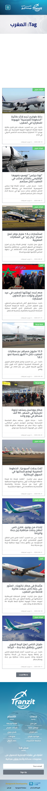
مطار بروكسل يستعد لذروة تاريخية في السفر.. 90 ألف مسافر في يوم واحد (27, 412)
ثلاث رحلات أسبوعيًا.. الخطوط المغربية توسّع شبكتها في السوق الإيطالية (25, 471)
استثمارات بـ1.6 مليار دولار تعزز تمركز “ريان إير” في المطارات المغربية (24, 237)
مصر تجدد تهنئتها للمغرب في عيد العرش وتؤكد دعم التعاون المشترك (23, 295)
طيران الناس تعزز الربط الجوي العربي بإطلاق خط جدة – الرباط (25, 646)
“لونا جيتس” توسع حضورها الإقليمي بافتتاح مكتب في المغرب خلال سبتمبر (26, 178)
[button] (7, 7)
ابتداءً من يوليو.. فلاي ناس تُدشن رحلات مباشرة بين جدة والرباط (26, 530)
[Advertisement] (23, 58)
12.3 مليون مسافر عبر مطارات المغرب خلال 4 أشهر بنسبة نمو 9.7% (24, 354)
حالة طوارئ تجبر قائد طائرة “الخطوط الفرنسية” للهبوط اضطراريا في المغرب (26, 119)
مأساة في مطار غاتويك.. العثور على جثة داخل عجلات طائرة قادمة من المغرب (24, 588)
